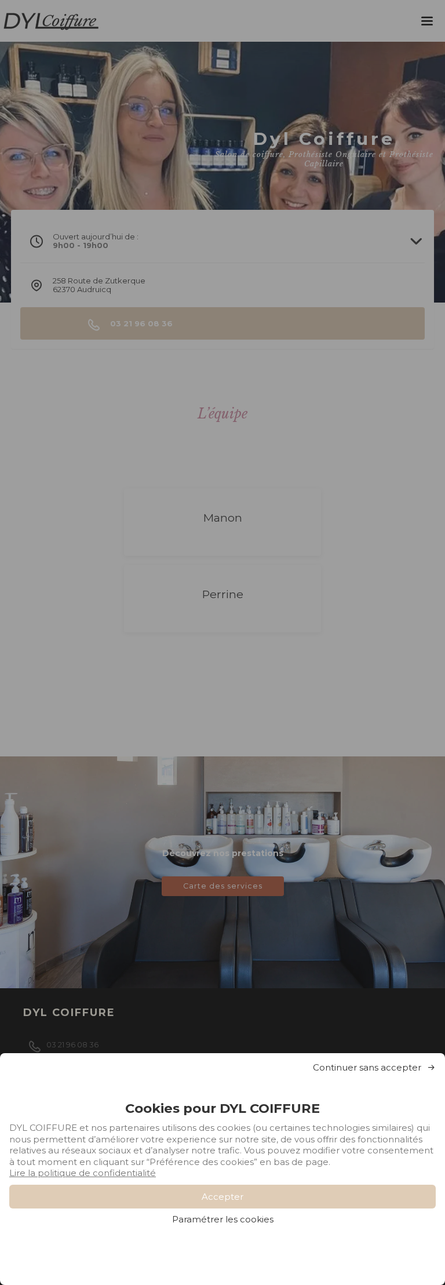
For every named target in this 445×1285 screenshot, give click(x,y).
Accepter (222, 1196)
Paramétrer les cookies (222, 1219)
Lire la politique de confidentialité (82, 1172)
